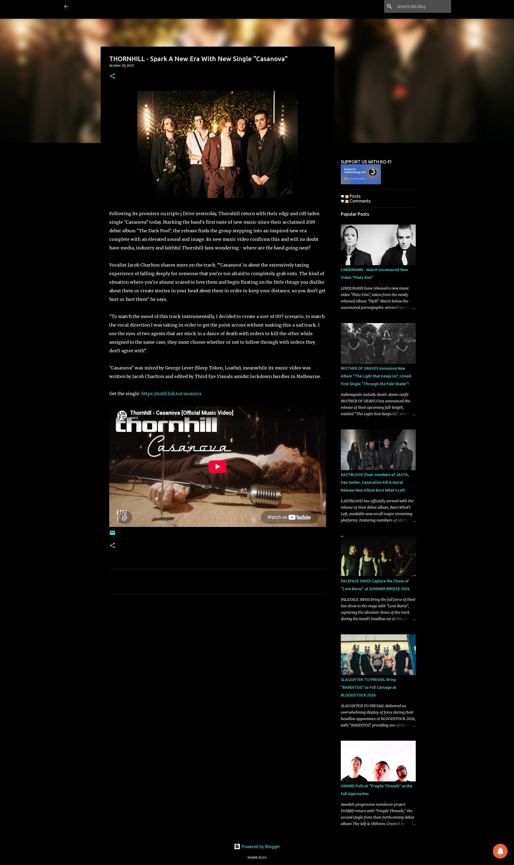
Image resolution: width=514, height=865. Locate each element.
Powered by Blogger (260, 846)
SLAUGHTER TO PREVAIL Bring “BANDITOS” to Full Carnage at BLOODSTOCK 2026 (368, 687)
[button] (112, 76)
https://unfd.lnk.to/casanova (171, 393)
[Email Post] (112, 535)
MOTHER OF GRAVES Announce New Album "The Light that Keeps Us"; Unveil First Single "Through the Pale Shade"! (376, 376)
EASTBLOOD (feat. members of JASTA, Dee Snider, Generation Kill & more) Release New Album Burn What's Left (375, 482)
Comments (360, 201)
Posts (355, 196)
